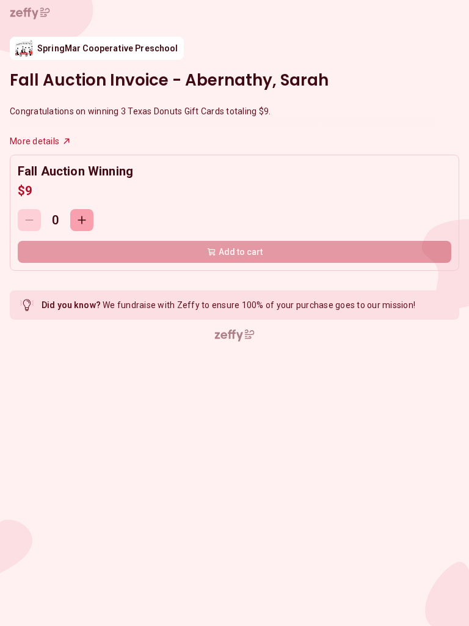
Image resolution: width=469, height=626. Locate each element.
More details (34, 141)
